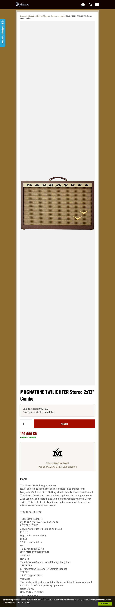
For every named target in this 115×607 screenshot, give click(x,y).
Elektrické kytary (42, 16)
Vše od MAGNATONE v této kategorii (57, 466)
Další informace (22, 602)
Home (22, 16)
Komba (53, 16)
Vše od (57, 463)
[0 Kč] (83, 4)
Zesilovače (31, 16)
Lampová (61, 16)
